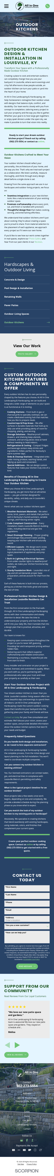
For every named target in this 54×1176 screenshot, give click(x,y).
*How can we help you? (15, 933)
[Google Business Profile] (21, 1140)
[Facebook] (27, 1140)
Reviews (38, 242)
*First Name (10, 887)
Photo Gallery (35, 238)
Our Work (27, 1120)
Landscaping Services (27, 1124)
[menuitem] (27, 279)
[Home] (27, 6)
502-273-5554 (27, 1085)
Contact (27, 1128)
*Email (8, 910)
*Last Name (10, 895)
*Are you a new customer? (17, 925)
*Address (9, 918)
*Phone (8, 902)
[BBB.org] (32, 1140)
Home (27, 1116)
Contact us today (11, 717)
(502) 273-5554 (16, 141)
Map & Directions (27, 1104)
